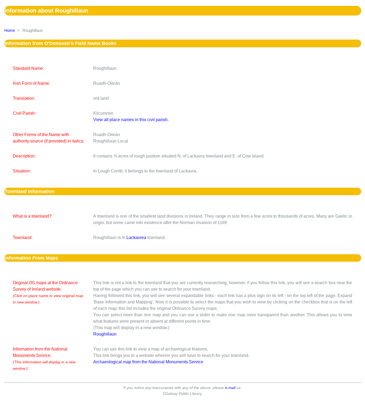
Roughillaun (105, 334)
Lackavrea (136, 237)
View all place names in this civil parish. (131, 119)
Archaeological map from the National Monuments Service (148, 362)
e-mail (230, 387)
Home (9, 30)
